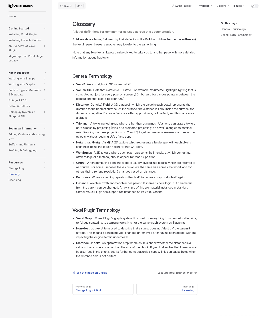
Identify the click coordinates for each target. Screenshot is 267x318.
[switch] (254, 6)
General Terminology (233, 29)
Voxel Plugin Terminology (236, 34)
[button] (45, 28)
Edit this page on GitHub (91, 272)
